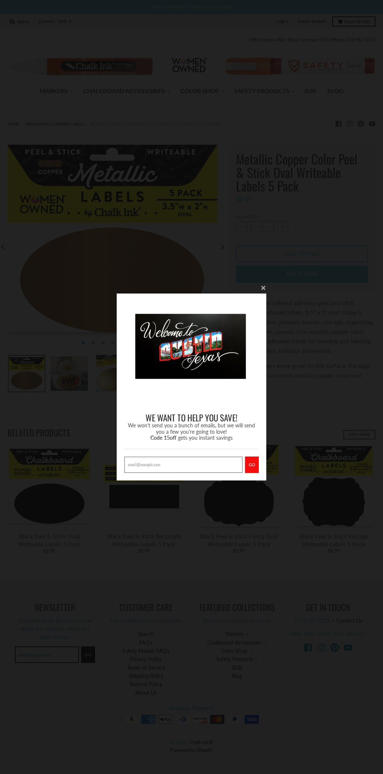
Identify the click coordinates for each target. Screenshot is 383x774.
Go (252, 464)
